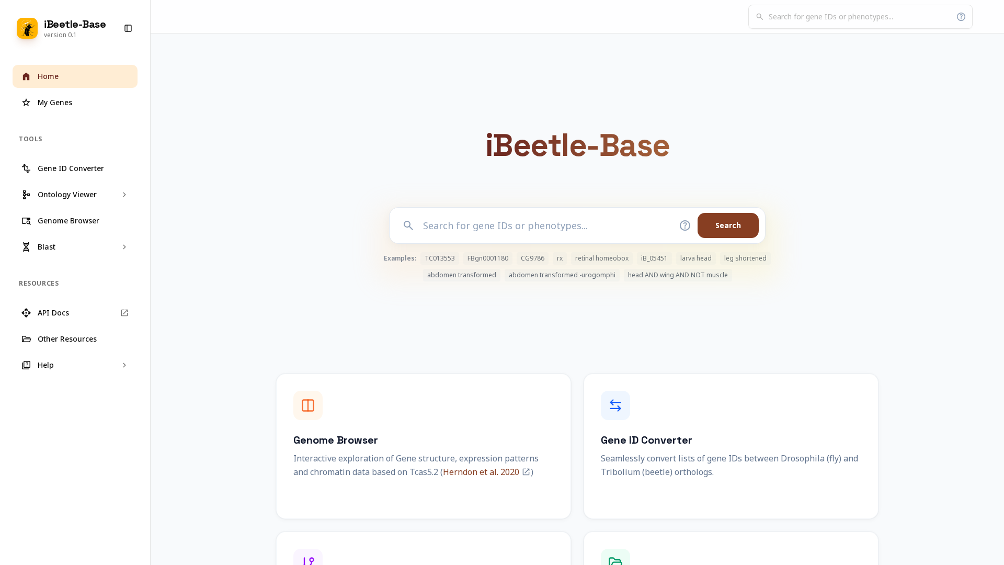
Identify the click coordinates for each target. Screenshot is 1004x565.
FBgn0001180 (487, 258)
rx (560, 258)
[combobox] (859, 16)
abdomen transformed (461, 274)
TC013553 (440, 258)
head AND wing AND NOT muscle (678, 274)
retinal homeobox (602, 258)
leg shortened (745, 258)
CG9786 (532, 258)
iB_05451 (654, 258)
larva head (696, 258)
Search (728, 225)
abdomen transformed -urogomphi (562, 274)
